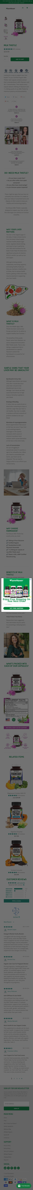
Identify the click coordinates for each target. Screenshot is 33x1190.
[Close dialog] (30, 579)
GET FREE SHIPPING (16, 608)
